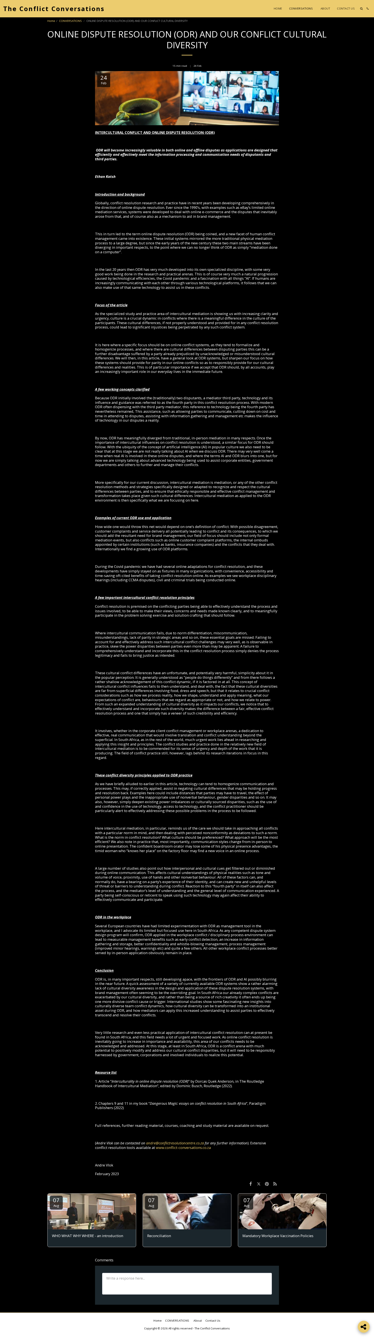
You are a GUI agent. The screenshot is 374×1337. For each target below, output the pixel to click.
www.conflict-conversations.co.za (183, 1147)
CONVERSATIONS (70, 21)
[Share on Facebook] (251, 1183)
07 (56, 1202)
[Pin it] (267, 1183)
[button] (361, 8)
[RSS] (275, 1183)
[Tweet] (259, 1183)
